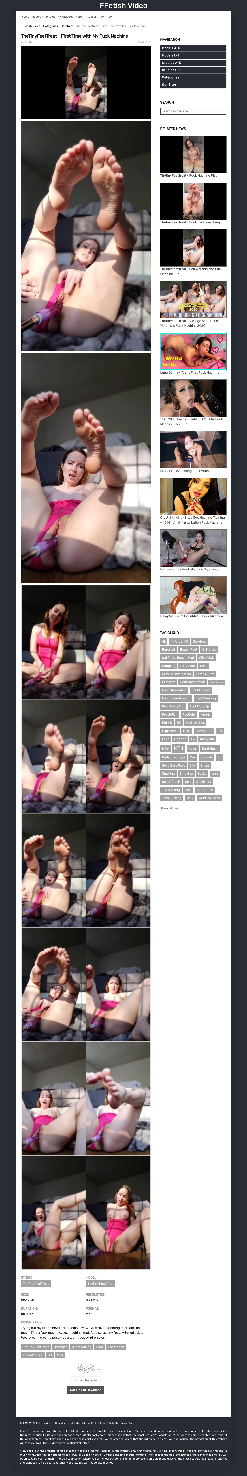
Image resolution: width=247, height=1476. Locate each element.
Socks (202, 774)
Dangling (168, 666)
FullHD (167, 723)
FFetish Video (123, 5)
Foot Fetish (216, 682)
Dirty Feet (187, 666)
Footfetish (170, 715)
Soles (214, 773)
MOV (165, 749)
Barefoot (60, 1347)
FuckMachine (33, 1355)
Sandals (206, 757)
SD (50, 1355)
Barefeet (199, 641)
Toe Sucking (171, 790)
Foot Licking (200, 690)
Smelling (168, 774)
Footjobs (189, 715)
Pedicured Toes (173, 757)
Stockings (203, 782)
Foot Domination (192, 682)
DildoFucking (81, 1347)
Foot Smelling (205, 698)
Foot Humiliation (174, 690)
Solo (188, 782)
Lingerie (180, 739)
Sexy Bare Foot (173, 765)
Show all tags (170, 808)
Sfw (192, 765)
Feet (99, 1347)
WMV (190, 798)
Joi (219, 731)
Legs (165, 739)
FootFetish (116, 1347)
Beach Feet (188, 650)
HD (179, 723)
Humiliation (203, 731)
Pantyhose (210, 749)
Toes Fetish (204, 790)
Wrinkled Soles (209, 798)
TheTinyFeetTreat (36, 1284)
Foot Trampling (173, 706)
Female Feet (205, 674)
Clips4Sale (207, 658)
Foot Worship (199, 706)
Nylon (192, 749)
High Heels (170, 731)
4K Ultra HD (179, 641)
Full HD (205, 714)
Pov (193, 757)
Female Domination (176, 674)
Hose (187, 731)
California (209, 650)
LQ (193, 739)
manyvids (207, 739)
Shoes (205, 765)
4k (164, 641)
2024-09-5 (28, 42)
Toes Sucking (172, 798)
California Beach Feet (178, 658)
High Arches (195, 723)
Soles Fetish (171, 782)
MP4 (60, 1355)
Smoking (186, 774)
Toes (188, 790)
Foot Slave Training (176, 698)
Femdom (168, 682)
